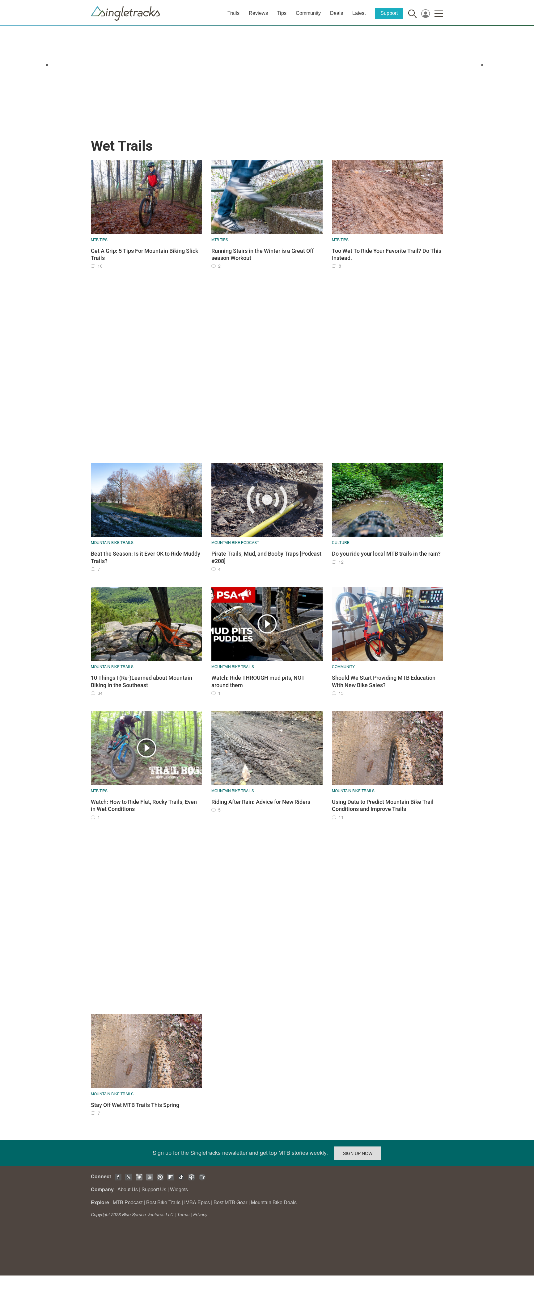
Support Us (154, 1189)
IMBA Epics (197, 1202)
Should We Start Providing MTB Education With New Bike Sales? (383, 681)
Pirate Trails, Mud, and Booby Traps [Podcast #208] (266, 557)
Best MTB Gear (230, 1202)
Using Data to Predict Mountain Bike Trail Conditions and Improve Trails (383, 805)
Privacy (200, 1214)
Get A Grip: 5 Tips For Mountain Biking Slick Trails (144, 254)
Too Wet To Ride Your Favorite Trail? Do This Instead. (386, 254)
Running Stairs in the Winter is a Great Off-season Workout (263, 254)
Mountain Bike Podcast (235, 542)
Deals (336, 13)
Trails (233, 13)
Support (389, 13)
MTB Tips (99, 239)
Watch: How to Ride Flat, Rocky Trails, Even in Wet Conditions (144, 805)
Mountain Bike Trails (112, 542)
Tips (281, 13)
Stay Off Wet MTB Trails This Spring (135, 1105)
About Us (127, 1189)
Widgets (179, 1189)
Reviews (258, 13)
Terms (183, 1214)
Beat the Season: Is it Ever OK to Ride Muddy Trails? (145, 557)
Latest (359, 13)
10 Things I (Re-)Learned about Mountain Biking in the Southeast (141, 681)
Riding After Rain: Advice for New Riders (260, 802)
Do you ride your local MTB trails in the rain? (386, 553)
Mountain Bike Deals (274, 1202)
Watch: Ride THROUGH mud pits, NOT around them (258, 681)
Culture (341, 542)
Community (308, 13)
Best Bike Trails (163, 1202)
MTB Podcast (127, 1202)
